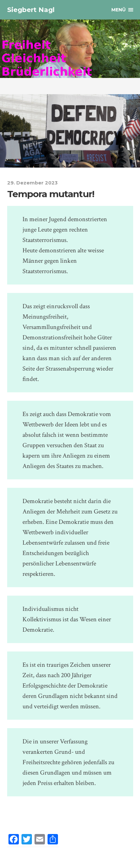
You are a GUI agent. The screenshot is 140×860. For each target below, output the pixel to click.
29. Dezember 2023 (32, 183)
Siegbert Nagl (31, 10)
